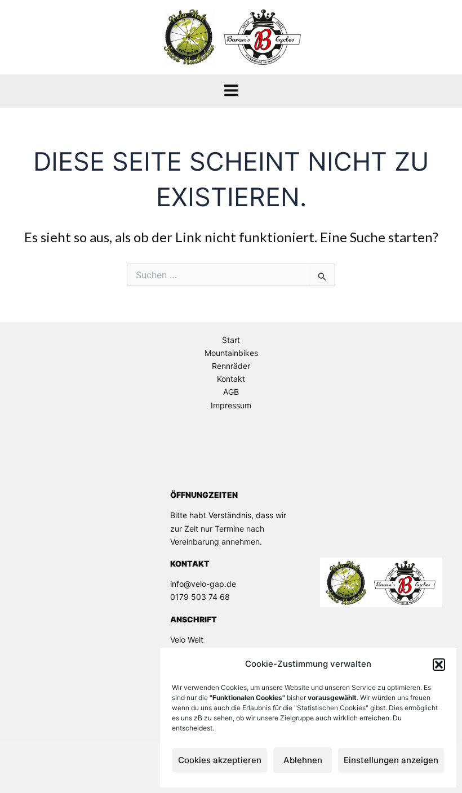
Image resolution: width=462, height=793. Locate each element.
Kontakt (231, 379)
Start (231, 340)
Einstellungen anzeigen (391, 760)
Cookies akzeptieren (219, 760)
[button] (439, 664)
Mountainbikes (231, 353)
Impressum (231, 405)
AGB (231, 391)
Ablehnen (302, 760)
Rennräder (231, 366)
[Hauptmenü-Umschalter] (231, 90)
